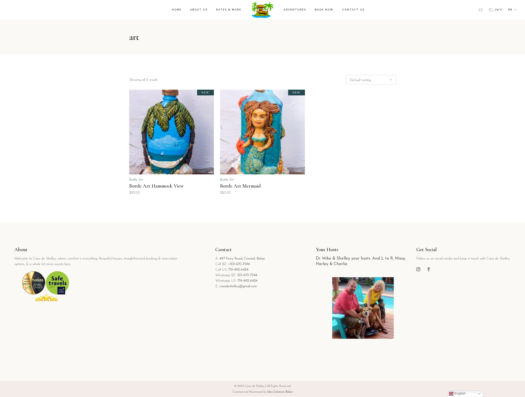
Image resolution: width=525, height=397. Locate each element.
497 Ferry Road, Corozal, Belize (242, 258)
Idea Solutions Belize (280, 392)
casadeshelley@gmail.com (238, 286)
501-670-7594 (247, 275)
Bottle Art (136, 180)
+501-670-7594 (239, 264)
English (460, 393)
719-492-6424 (238, 269)
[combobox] (371, 80)
